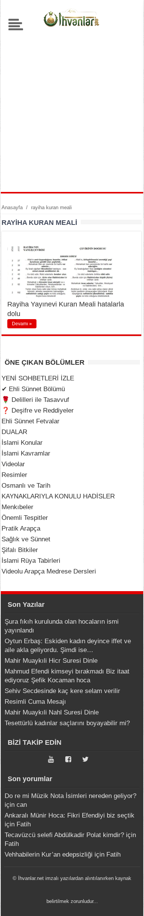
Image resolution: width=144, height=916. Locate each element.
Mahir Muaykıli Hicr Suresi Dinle (51, 660)
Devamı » (22, 323)
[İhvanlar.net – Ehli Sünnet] (72, 28)
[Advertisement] (72, 108)
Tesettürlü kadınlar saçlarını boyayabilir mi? (67, 723)
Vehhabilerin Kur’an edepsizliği (49, 854)
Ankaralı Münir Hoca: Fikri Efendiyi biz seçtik (69, 815)
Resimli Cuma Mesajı (35, 701)
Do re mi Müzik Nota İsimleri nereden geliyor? (70, 796)
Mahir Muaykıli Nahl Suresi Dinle (52, 712)
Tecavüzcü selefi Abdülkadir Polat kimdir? (64, 835)
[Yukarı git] (128, 902)
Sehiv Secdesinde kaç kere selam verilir (62, 691)
